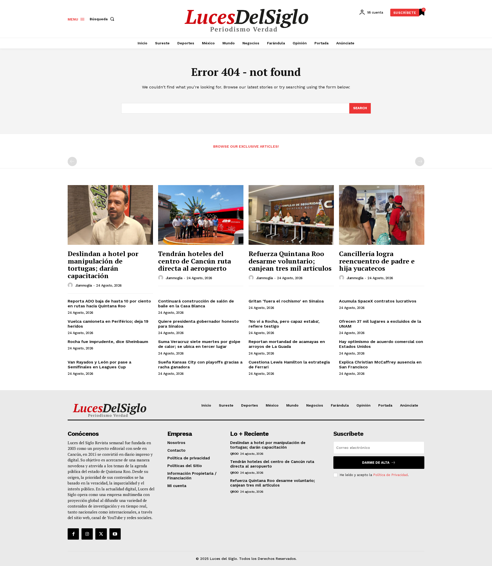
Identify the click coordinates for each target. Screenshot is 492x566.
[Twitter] (101, 534)
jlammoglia (83, 285)
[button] (103, 19)
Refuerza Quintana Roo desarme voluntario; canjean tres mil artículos (290, 260)
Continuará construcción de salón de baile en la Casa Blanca (196, 303)
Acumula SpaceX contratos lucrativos (377, 301)
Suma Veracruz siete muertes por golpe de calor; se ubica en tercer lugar (199, 344)
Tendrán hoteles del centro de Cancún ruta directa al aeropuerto (194, 260)
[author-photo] (71, 285)
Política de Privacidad (390, 475)
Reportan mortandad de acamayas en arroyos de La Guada (287, 344)
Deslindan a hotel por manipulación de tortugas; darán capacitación (103, 264)
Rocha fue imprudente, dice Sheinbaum (108, 341)
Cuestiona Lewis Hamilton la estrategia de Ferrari (289, 364)
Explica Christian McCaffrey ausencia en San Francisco (380, 364)
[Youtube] (115, 534)
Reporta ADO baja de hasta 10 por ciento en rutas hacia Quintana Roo (109, 303)
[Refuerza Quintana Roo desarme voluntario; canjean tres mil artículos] (291, 215)
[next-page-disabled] (419, 161)
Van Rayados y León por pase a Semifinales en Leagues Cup (99, 364)
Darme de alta (375, 462)
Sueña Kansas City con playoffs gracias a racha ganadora (200, 364)
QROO (234, 454)
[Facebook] (73, 534)
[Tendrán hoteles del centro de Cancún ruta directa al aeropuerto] (200, 215)
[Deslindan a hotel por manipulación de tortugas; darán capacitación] (110, 215)
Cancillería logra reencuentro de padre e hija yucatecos (377, 260)
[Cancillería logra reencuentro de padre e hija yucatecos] (381, 215)
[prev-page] (72, 161)
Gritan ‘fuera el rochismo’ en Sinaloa (286, 301)
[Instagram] (87, 534)
